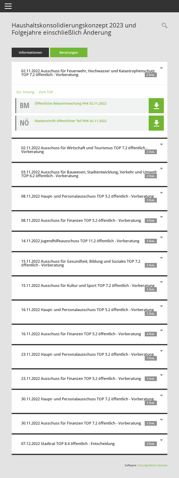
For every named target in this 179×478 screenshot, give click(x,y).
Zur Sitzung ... (27, 92)
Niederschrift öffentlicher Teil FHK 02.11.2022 (71, 121)
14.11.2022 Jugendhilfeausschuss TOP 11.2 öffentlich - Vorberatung (88, 240)
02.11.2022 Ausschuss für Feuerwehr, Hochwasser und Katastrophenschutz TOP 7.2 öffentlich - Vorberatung (88, 72)
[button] (156, 105)
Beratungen (68, 52)
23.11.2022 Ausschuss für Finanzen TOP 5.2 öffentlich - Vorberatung (88, 378)
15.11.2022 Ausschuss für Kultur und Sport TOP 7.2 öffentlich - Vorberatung (88, 287)
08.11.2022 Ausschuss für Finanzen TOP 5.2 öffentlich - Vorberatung (88, 220)
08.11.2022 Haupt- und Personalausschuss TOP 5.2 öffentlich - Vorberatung (88, 198)
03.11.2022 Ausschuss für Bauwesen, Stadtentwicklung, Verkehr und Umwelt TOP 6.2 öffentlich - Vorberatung (89, 173)
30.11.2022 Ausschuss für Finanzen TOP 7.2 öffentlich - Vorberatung (88, 423)
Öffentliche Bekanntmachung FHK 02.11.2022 (70, 103)
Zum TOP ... (48, 92)
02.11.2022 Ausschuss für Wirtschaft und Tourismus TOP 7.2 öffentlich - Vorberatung (88, 149)
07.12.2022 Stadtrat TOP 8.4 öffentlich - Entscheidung (88, 443)
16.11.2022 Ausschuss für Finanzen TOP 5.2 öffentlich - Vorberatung (88, 333)
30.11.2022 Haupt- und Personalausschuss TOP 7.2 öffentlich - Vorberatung (88, 400)
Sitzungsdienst (152, 465)
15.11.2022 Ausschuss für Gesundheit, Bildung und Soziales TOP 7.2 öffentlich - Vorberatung (88, 263)
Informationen (30, 52)
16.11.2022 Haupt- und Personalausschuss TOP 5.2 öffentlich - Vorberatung (88, 311)
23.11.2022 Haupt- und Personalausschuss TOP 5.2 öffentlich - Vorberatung (88, 356)
